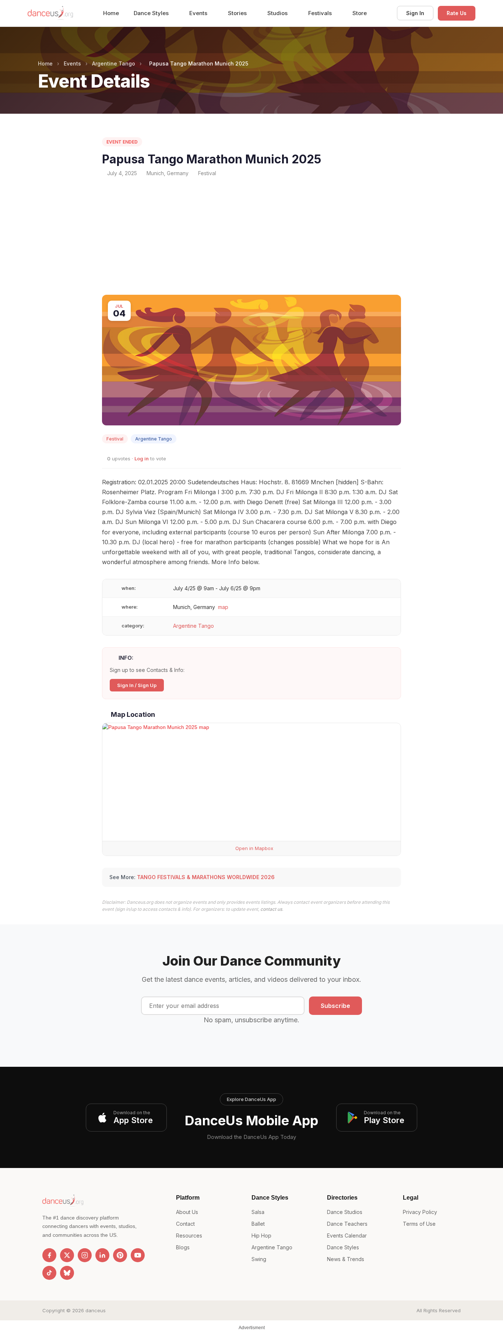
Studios (278, 13)
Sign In (415, 13)
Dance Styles (152, 13)
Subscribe (335, 1005)
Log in (141, 458)
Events (199, 13)
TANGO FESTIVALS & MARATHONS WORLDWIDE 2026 (206, 877)
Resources (189, 1235)
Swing (259, 1259)
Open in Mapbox (253, 848)
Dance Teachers (347, 1224)
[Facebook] (49, 1255)
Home (111, 13)
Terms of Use (419, 1224)
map (223, 607)
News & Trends (345, 1259)
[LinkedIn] (102, 1255)
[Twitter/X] (67, 1255)
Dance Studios (344, 1212)
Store (359, 13)
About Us (187, 1212)
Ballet (258, 1224)
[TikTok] (49, 1273)
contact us (271, 909)
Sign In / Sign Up (136, 685)
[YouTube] (138, 1255)
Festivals (320, 13)
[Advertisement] (251, 235)
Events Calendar (347, 1235)
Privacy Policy (420, 1212)
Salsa (258, 1212)
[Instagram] (85, 1255)
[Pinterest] (120, 1255)
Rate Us (457, 13)
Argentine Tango (113, 63)
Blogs (183, 1247)
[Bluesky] (67, 1273)
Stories (238, 13)
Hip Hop (261, 1235)
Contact (185, 1224)
